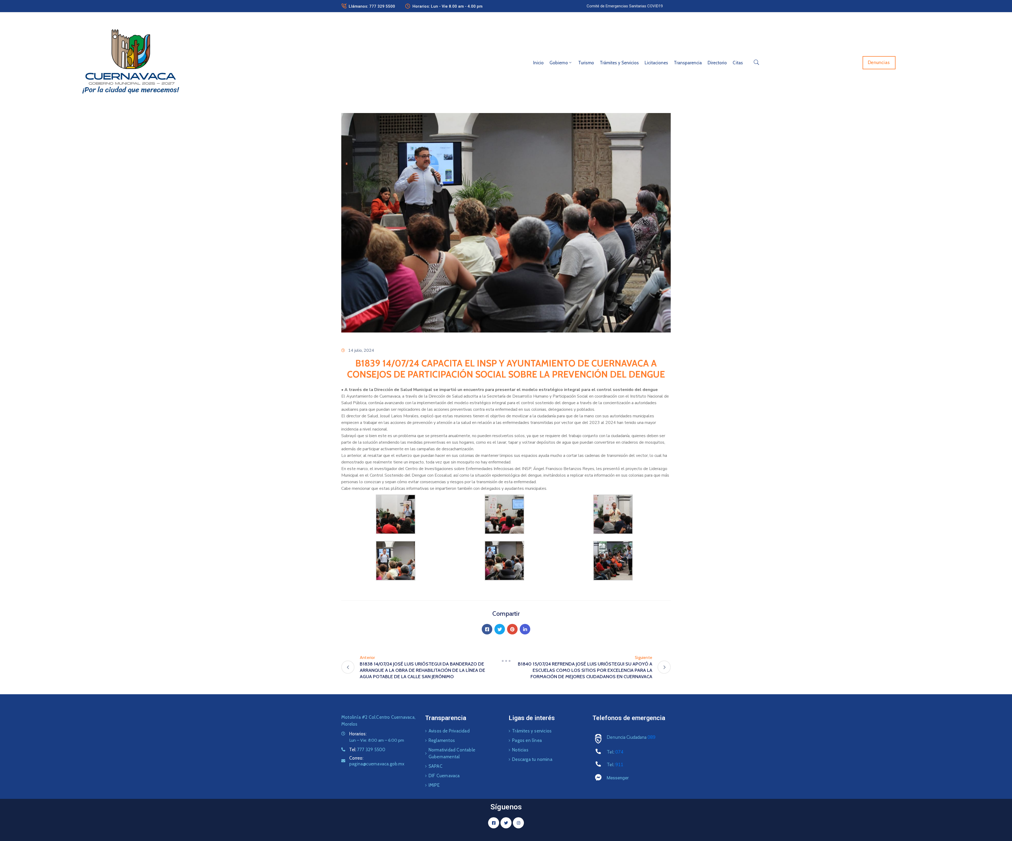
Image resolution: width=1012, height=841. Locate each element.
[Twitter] (499, 629)
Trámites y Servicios (619, 62)
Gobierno (558, 62)
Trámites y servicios (532, 731)
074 (619, 752)
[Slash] (506, 660)
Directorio (717, 62)
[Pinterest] (512, 629)
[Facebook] (487, 629)
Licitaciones (656, 62)
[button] (625, 6)
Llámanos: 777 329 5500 (372, 6)
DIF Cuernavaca (444, 775)
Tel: (367, 749)
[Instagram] (518, 822)
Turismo (586, 62)
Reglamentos (442, 740)
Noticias (520, 749)
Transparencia (688, 62)
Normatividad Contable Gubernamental (452, 753)
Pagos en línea (527, 740)
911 (619, 765)
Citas (738, 62)
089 (651, 737)
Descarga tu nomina (532, 759)
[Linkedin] (525, 629)
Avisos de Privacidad (449, 731)
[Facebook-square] (493, 822)
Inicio (538, 62)
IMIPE (434, 785)
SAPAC (435, 766)
